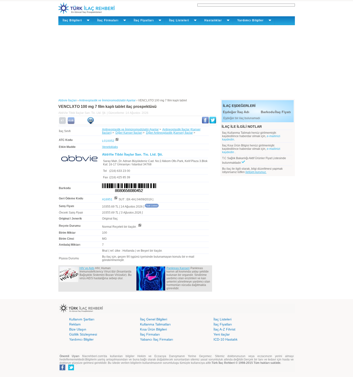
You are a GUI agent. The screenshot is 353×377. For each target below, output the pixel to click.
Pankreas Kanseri (178, 268)
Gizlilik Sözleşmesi (83, 334)
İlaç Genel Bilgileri (153, 319)
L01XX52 (108, 141)
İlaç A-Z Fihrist (224, 329)
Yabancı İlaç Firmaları (156, 339)
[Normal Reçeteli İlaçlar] (139, 226)
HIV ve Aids (86, 268)
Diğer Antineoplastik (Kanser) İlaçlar (169, 132)
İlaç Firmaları (150, 334)
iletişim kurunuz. (256, 172)
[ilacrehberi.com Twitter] (71, 369)
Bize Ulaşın (77, 329)
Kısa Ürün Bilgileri (153, 329)
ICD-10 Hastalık (225, 339)
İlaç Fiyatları (222, 324)
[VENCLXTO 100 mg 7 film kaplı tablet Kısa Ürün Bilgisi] (71, 123)
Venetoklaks (110, 147)
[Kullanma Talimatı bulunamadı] (62, 123)
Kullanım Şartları (81, 319)
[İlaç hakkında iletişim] (90, 123)
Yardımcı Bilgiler (81, 339)
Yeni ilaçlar (221, 334)
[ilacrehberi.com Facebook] (62, 369)
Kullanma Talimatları (155, 324)
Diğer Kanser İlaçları (129, 132)
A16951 (107, 199)
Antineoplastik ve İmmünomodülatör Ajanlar (130, 129)
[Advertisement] (176, 61)
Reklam (75, 324)
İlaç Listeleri (222, 319)
